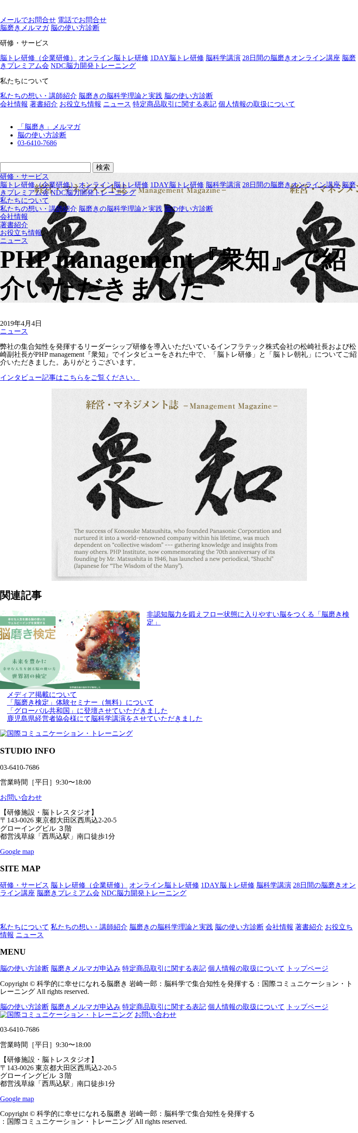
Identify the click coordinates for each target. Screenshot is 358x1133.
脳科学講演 (223, 57)
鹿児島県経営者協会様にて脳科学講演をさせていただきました (105, 718)
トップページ (307, 968)
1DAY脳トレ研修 (177, 57)
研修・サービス (24, 176)
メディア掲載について (42, 694)
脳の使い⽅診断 (75, 27)
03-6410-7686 (37, 143)
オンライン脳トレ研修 (113, 57)
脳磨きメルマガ (24, 27)
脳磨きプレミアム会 (68, 893)
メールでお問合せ (28, 20)
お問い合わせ (21, 797)
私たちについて (24, 200)
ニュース (117, 104)
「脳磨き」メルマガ (48, 126)
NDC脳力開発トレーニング (93, 65)
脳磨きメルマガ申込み (85, 968)
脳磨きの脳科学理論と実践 (120, 95)
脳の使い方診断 (188, 95)
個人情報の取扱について (256, 104)
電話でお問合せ (82, 20)
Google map (17, 851)
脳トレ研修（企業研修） (38, 57)
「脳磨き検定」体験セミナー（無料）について (80, 702)
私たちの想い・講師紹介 (38, 95)
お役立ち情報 (80, 104)
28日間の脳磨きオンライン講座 (291, 57)
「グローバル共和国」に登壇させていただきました (87, 710)
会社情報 (14, 104)
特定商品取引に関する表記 (175, 104)
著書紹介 (44, 104)
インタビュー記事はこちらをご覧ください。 (70, 377)
